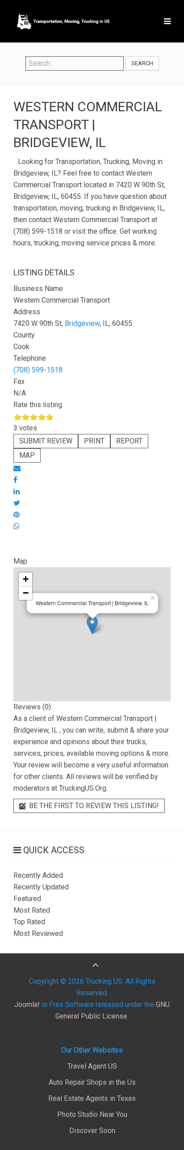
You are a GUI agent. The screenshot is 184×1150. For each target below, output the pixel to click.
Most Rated (31, 910)
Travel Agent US (92, 1066)
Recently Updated (41, 887)
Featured (27, 898)
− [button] (26, 592)
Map (27, 455)
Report (129, 441)
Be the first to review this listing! (93, 805)
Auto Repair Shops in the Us (92, 1082)
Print (94, 441)
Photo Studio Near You (92, 1114)
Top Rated (29, 922)
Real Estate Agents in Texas (92, 1098)
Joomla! (27, 1004)
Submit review (45, 441)
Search (142, 63)
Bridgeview (82, 323)
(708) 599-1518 (38, 370)
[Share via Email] (17, 468)
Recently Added (38, 875)
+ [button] (26, 579)
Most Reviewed (38, 933)
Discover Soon (92, 1130)
